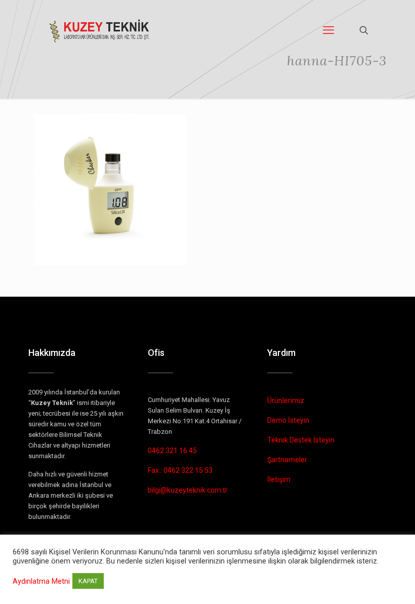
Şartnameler (287, 460)
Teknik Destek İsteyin (301, 440)
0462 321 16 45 (172, 451)
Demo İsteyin (288, 420)
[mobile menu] (328, 30)
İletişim (278, 479)
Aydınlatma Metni (41, 581)
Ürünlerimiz (285, 400)
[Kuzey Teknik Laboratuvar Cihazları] (100, 30)
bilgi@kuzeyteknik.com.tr (188, 490)
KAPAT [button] (88, 581)
